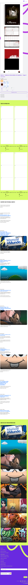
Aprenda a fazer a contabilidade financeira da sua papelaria (5, 350)
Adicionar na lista (14, 92)
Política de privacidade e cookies (5, 556)
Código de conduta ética (4, 558)
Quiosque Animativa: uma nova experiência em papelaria (5, 215)
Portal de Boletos (3, 554)
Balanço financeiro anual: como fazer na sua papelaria (5, 411)
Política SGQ (2, 561)
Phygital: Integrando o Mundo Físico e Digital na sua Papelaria (5, 261)
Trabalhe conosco (3, 549)
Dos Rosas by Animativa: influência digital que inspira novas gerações (5, 233)
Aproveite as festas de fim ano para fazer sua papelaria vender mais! (5, 396)
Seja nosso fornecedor (3, 551)
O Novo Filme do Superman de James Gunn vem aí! (5, 290)
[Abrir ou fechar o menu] (26, 1)
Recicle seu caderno (3, 564)
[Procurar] (25, 1)
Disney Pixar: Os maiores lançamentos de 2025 (5, 308)
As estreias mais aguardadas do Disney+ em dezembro (4, 383)
